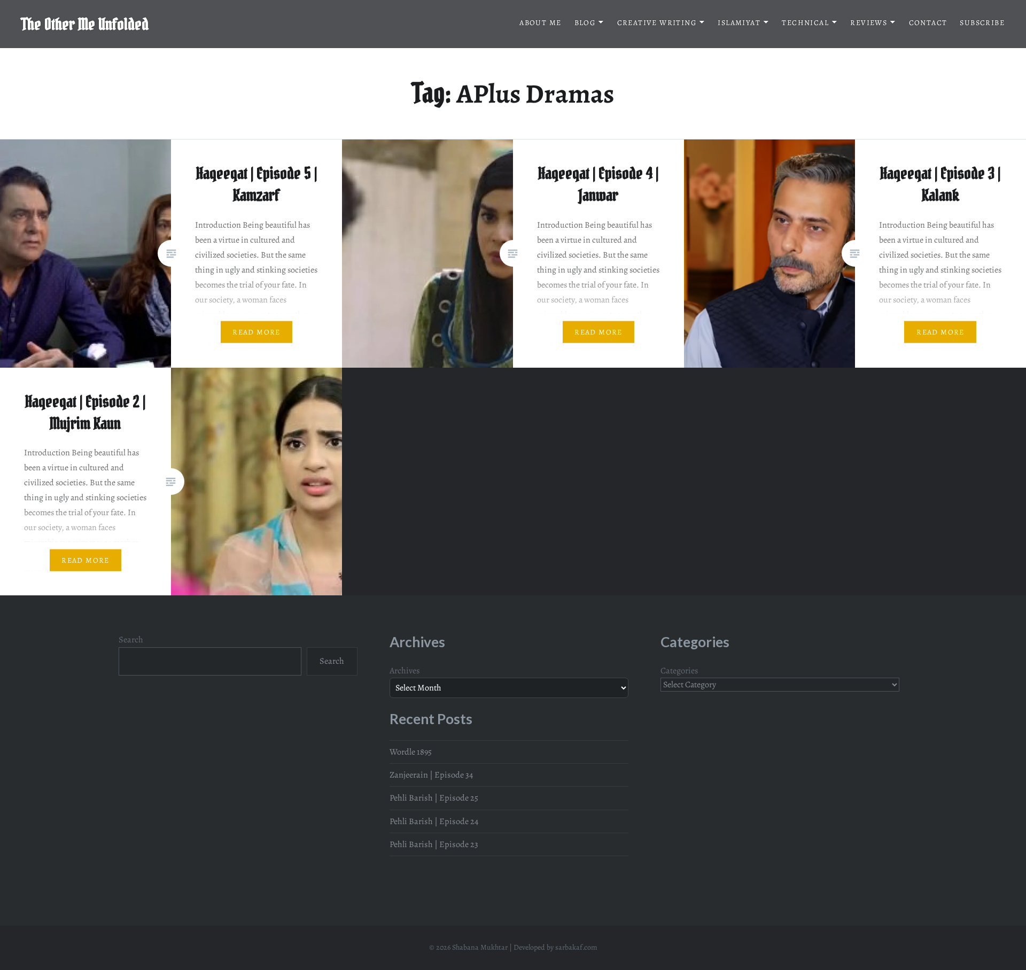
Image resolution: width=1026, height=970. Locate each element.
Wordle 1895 (411, 752)
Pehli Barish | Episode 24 (434, 821)
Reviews (868, 23)
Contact (928, 23)
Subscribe (982, 23)
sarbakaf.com (576, 947)
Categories (679, 671)
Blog (585, 23)
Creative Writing (656, 23)
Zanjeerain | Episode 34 (431, 775)
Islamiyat (739, 23)
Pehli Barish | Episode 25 (434, 798)
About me (540, 23)
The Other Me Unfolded (85, 24)
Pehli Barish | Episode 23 (434, 844)
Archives (405, 671)
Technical (805, 23)
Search (131, 640)
